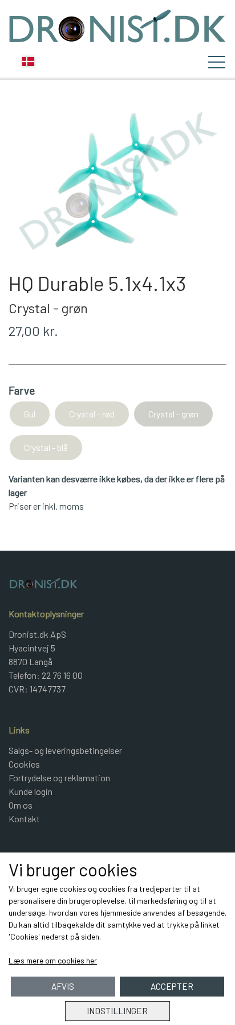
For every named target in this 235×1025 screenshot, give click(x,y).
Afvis (62, 986)
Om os (21, 805)
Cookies (24, 763)
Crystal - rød (92, 413)
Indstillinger (117, 1011)
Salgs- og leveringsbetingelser (65, 750)
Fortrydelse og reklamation (59, 777)
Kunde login (30, 791)
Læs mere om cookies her (53, 960)
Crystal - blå (46, 447)
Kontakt (24, 818)
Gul (29, 413)
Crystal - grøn (173, 413)
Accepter (172, 986)
